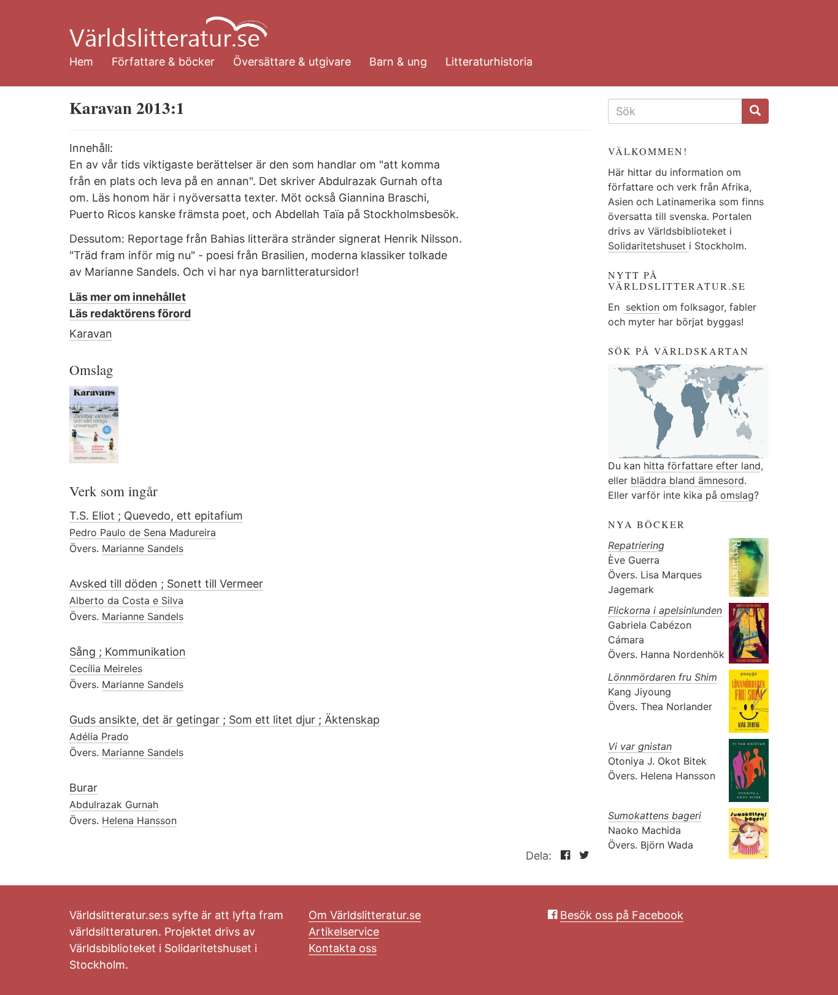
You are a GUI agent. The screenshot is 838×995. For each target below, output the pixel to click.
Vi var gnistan (640, 746)
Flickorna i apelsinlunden (665, 610)
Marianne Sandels (142, 548)
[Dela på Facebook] (562, 855)
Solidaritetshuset (648, 246)
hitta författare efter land (702, 466)
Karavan (90, 333)
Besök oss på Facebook (621, 915)
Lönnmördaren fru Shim (662, 677)
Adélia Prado (99, 736)
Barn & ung (398, 61)
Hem (81, 61)
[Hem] (409, 24)
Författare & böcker (163, 61)
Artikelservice (344, 931)
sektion (641, 307)
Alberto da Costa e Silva (126, 600)
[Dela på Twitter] (581, 855)
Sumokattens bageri (654, 815)
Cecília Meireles (105, 668)
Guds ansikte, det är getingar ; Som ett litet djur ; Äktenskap (224, 719)
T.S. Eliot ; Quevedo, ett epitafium (156, 515)
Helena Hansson (139, 820)
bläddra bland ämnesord (687, 480)
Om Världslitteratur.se (365, 915)
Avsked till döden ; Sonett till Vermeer (166, 583)
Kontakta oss (343, 948)
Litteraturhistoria (488, 61)
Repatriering (636, 545)
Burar (83, 787)
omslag (737, 495)
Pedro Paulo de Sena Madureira (142, 532)
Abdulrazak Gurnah (113, 804)
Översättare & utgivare (292, 61)
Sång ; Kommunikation (127, 651)
